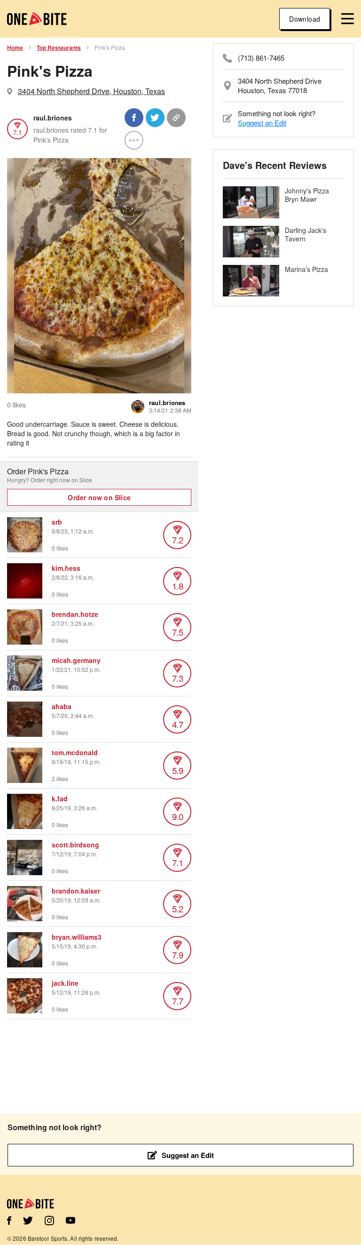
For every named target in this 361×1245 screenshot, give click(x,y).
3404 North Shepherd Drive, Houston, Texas (91, 91)
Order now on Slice (99, 497)
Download (304, 19)
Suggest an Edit (262, 123)
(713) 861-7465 (261, 58)
